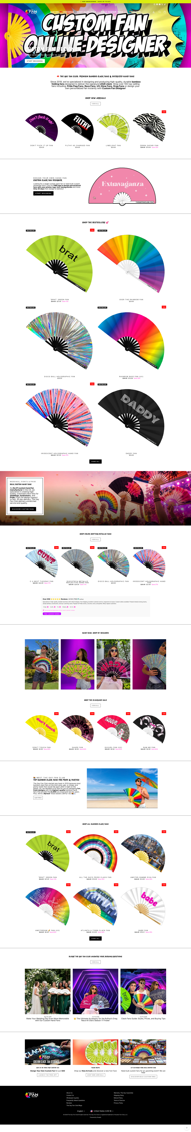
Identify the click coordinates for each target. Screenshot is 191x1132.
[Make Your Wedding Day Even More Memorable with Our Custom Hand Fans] (48, 991)
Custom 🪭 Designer (62, 12)
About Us (69, 1093)
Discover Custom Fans (23, 509)
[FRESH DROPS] (95, 1052)
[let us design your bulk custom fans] (143, 1052)
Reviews (69, 1103)
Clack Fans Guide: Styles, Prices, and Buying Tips (143, 1018)
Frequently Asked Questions (75, 1100)
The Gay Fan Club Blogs (74, 1105)
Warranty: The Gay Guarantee (123, 1093)
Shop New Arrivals (95, 1075)
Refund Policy (118, 1098)
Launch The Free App (48, 1075)
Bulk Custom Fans (112, 12)
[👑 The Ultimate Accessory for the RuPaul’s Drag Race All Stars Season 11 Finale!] (95, 991)
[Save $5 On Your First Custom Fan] (48, 1052)
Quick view (41, 142)
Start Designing (43, 193)
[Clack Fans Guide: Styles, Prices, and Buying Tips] (143, 991)
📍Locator (134, 12)
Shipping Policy (119, 1095)
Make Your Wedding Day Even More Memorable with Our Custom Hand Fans (47, 1019)
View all (95, 103)
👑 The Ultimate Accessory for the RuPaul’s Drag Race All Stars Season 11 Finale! (95, 1019)
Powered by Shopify (95, 1117)
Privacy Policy (118, 1103)
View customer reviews (52, 614)
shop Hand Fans (87, 12)
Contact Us (70, 1095)
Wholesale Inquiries (72, 1098)
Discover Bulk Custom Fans (143, 1076)
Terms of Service (119, 1100)
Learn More (38, 797)
